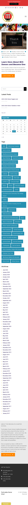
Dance (4, 185)
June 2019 (5, 359)
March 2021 (6, 314)
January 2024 (6, 274)
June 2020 (5, 333)
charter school (13, 174)
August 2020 (6, 328)
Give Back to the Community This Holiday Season (13, 194)
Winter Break (6, 261)
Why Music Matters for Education (11, 257)
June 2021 (5, 307)
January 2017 (6, 413)
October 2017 (6, 404)
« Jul (2, 137)
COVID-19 (5, 181)
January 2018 (6, 397)
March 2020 (6, 340)
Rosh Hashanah (7, 229)
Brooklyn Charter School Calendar (11, 170)
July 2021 (5, 305)
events (16, 189)
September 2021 (7, 300)
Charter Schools (7, 177)
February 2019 (6, 368)
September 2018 (7, 378)
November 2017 (7, 401)
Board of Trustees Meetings (10, 162)
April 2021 (5, 312)
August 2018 (6, 380)
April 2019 (5, 364)
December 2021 (7, 293)
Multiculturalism (7, 214)
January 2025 (6, 272)
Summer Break (6, 241)
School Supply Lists (18, 233)
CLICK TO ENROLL (14, 3)
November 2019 (7, 350)
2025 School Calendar (13, 146)
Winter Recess (15, 261)
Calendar (5, 174)
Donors (9, 53)
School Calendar (18, 229)
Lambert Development (16, 53)
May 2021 (5, 310)
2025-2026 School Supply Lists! (9, 99)
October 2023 (6, 277)
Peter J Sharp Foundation (19, 55)
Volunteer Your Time (8, 253)
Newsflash (18, 221)
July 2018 (5, 383)
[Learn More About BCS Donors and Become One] (14, 40)
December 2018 (7, 373)
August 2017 (6, 408)
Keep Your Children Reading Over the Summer (12, 205)
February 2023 (6, 284)
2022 (4, 146)
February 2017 (6, 411)
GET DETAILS (7, 454)
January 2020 (6, 345)
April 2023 (5, 279)
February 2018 (6, 394)
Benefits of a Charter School (10, 154)
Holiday (4, 199)
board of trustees (17, 158)
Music (22, 217)
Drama (10, 185)
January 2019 (6, 371)
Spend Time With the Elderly (10, 237)
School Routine (6, 233)
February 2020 (6, 343)
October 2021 (6, 298)
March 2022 (6, 291)
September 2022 (7, 288)
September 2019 (7, 352)
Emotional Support (7, 189)
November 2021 (7, 296)
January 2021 (6, 319)
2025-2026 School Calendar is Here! (10, 105)
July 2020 (5, 331)
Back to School (6, 150)
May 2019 (5, 361)
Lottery (4, 210)
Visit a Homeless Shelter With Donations (13, 249)
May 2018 (5, 387)
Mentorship (12, 210)
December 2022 (7, 286)
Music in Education (7, 221)
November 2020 (7, 321)
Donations (3, 53)
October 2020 (6, 324)
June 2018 (5, 385)
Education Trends (19, 185)
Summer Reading (17, 241)
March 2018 (6, 392)
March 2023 (6, 281)
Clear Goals (16, 177)
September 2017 (7, 406)
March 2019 (6, 366)
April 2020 (5, 338)
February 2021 (6, 317)
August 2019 (6, 354)
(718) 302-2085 (6, 476)
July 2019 (5, 357)
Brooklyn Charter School (18, 51)
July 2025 (5, 270)
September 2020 (7, 326)
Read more (7, 75)
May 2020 (5, 335)
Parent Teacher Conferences (10, 225)
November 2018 (7, 375)
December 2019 (7, 347)
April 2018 (5, 390)
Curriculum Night (15, 181)
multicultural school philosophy (10, 217)
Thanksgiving (6, 245)
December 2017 (7, 399)
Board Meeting (6, 158)
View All (3, 113)
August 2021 (6, 303)
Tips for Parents (16, 245)
